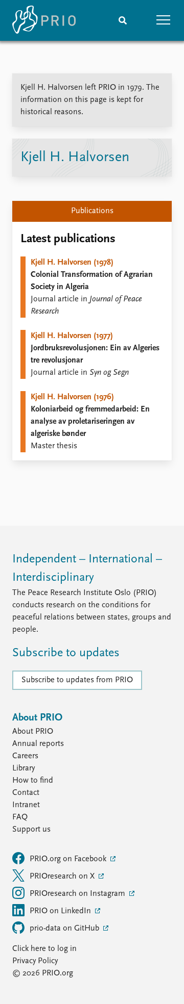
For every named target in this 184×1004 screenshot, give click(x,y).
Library (23, 768)
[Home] (44, 20)
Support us (31, 830)
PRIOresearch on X (63, 876)
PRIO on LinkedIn (61, 911)
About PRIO (32, 732)
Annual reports (38, 744)
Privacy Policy (35, 961)
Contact (25, 793)
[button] (163, 20)
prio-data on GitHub (65, 928)
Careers (25, 756)
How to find (32, 781)
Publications (92, 211)
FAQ (20, 817)
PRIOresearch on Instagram (78, 894)
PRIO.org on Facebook (69, 859)
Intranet (26, 805)
